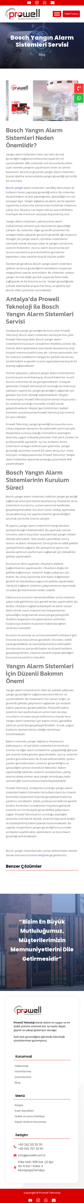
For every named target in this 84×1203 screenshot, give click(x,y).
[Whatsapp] (44, 2)
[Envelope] (52, 2)
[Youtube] (29, 2)
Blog (42, 54)
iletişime (43, 855)
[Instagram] (37, 2)
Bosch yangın (14, 187)
